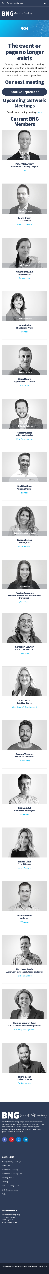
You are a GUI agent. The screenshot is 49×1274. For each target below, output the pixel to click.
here (40, 112)
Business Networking (10, 1169)
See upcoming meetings (11, 1161)
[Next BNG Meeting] (8, 3)
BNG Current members (10, 1190)
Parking (5, 1182)
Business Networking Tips (12, 1173)
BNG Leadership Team (10, 1186)
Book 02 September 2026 (24, 93)
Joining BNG (6, 1165)
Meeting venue (8, 1177)
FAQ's (4, 1194)
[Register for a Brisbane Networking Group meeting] (3, 3)
